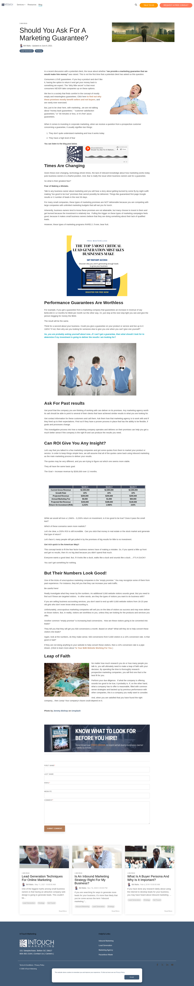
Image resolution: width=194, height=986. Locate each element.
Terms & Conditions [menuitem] (26, 965)
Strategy (39, 51)
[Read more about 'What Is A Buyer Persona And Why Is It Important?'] (149, 857)
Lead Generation (27, 51)
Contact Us (39, 954)
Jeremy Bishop (60, 711)
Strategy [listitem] (41, 903)
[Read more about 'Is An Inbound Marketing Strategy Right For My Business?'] (97, 857)
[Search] (135, 5)
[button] (158, 964)
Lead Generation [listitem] (29, 903)
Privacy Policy (120, 972)
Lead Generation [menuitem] (105, 945)
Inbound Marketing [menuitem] (106, 941)
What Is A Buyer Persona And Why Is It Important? (148, 878)
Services (20, 5)
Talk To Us (149, 5)
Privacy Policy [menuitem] (39, 965)
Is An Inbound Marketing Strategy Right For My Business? (92, 880)
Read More (63, 911)
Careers (49, 954)
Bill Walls (27, 46)
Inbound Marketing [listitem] (82, 907)
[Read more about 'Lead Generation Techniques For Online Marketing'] (44, 857)
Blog (40, 5)
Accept (132, 977)
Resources (32, 5)
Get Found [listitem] (51, 903)
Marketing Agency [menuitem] (106, 950)
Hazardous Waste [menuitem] (106, 955)
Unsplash (76, 711)
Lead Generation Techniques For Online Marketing (42, 878)
